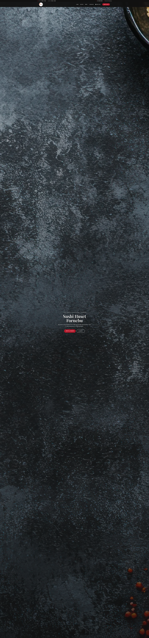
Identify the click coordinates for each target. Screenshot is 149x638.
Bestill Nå (106, 4)
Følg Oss (98, 4)
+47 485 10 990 (99, 0)
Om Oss (81, 4)
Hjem (77, 4)
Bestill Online (70, 330)
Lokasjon (91, 4)
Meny (86, 4)
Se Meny (81, 331)
